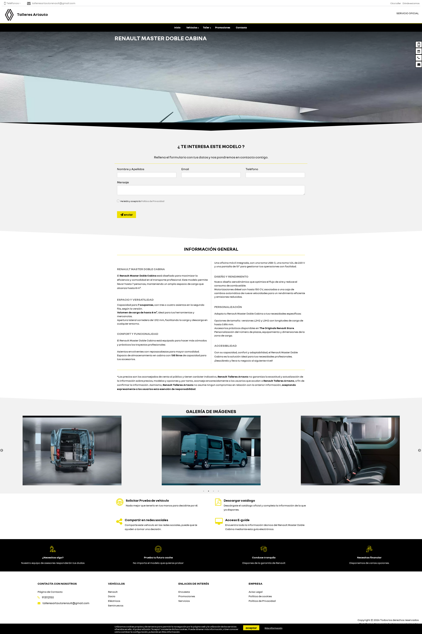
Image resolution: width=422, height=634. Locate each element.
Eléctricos (114, 600)
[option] (72, 450)
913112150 (48, 597)
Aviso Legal (256, 591)
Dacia (111, 596)
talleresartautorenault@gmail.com (66, 603)
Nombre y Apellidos (130, 169)
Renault (113, 591)
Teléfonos (12, 3)
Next (419, 450)
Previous (1, 450)
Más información (171, 632)
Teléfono (252, 169)
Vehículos (191, 27)
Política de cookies (260, 596)
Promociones (222, 27)
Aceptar (251, 628)
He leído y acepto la (142, 201)
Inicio (177, 27)
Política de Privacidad (152, 201)
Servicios (184, 600)
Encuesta (184, 591)
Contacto (241, 27)
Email (185, 169)
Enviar (128, 214)
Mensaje (123, 182)
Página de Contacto (50, 591)
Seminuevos (115, 605)
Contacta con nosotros (57, 583)
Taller (206, 27)
